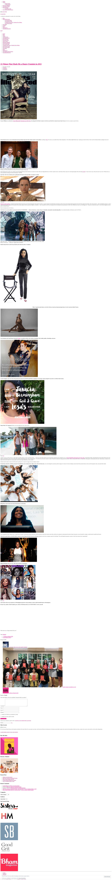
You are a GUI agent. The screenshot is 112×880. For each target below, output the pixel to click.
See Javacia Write (8, 20)
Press (4, 26)
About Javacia (7, 4)
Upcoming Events (6, 6)
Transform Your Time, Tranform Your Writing (13, 22)
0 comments (5, 68)
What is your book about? (7, 777)
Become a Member (6, 5)
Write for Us (5, 27)
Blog (4, 18)
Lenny (19, 338)
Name (1, 707)
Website (1, 712)
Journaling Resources (7, 28)
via (26, 169)
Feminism (4, 67)
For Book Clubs (8, 8)
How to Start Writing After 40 (8, 779)
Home (4, 1)
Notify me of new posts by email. (8, 716)
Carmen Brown (6, 785)
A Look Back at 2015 (7, 637)
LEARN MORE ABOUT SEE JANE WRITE (9, 732)
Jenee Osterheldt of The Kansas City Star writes (75, 457)
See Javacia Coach (8, 21)
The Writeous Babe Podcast (8, 9)
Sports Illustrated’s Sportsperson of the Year (22, 120)
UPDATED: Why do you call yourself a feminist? (18, 647)
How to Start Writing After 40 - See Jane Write (11, 789)
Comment (2, 705)
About (4, 2)
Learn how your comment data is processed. (23, 720)
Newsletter (5, 24)
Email (1, 710)
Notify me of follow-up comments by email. (10, 714)
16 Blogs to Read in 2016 (8, 636)
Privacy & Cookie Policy (22, 878)
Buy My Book (5, 7)
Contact (4, 25)
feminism (4, 634)
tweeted (83, 171)
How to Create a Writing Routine (27, 789)
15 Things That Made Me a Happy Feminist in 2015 (21, 64)
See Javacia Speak (8, 23)
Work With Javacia (6, 19)
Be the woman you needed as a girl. (69, 686)
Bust (47, 139)
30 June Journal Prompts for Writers (9, 780)
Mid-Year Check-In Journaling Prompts (10, 778)
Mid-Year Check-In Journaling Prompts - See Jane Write (13, 788)
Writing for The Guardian (5, 203)
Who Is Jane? (7, 3)
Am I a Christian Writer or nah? (8, 781)
